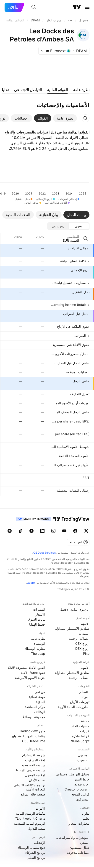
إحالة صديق (81, 784)
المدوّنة (40, 702)
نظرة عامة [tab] (81, 89)
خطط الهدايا (37, 624)
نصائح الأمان (37, 780)
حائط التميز (81, 779)
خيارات (84, 731)
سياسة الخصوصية (33, 765)
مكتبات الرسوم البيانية (30, 813)
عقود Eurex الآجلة (33, 673)
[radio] (79, 226)
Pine (86, 653)
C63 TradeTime (33, 741)
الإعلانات (39, 842)
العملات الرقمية (79, 638)
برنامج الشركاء (35, 852)
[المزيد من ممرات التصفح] (70, 20)
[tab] (65, 118)
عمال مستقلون (79, 847)
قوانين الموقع (80, 794)
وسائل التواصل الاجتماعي (72, 774)
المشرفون (82, 799)
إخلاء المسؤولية (35, 760)
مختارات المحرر (78, 823)
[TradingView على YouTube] (64, 531)
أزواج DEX (82, 648)
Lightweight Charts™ (30, 818)
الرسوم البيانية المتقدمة (29, 823)
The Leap (38, 653)
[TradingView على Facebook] (75, 531)
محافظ (84, 721)
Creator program (77, 789)
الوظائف (39, 712)
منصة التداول (36, 828)
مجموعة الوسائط (33, 717)
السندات (83, 633)
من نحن (39, 692)
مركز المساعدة (35, 707)
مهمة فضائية (37, 697)
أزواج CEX (82, 643)
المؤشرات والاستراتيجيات (72, 837)
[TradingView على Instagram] (53, 531)
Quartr (31, 582)
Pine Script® (80, 741)
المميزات (39, 609)
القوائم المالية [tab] (57, 89)
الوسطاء (39, 643)
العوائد (85, 697)
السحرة (84, 842)
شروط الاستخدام (33, 755)
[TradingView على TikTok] (20, 531)
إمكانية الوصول (35, 775)
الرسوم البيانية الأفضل (74, 609)
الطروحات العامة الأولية (73, 707)
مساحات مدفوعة (78, 852)
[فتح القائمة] (87, 7)
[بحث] (33, 7)
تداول (85, 813)
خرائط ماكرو (80, 736)
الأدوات (40, 808)
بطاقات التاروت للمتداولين (27, 736)
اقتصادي (83, 692)
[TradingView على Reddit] (9, 531)
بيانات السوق (36, 619)
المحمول (83, 755)
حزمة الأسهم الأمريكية (30, 678)
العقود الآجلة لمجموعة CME (26, 668)
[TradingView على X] (86, 531)
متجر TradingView (32, 731)
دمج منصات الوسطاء (31, 847)
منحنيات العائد (80, 726)
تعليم (86, 818)
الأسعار (40, 614)
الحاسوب (83, 760)
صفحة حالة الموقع (33, 794)
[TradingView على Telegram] (31, 531)
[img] (47, 51)
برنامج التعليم (36, 857)
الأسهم (85, 623)
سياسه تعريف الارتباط (30, 770)
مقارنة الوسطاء (34, 648)
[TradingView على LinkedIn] (42, 531)
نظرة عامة (38, 638)
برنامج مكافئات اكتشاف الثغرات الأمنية (29, 787)
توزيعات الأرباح (79, 702)
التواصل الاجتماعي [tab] (28, 89)
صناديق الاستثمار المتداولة (72, 628)
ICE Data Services (44, 552)
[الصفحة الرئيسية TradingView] (77, 7)
